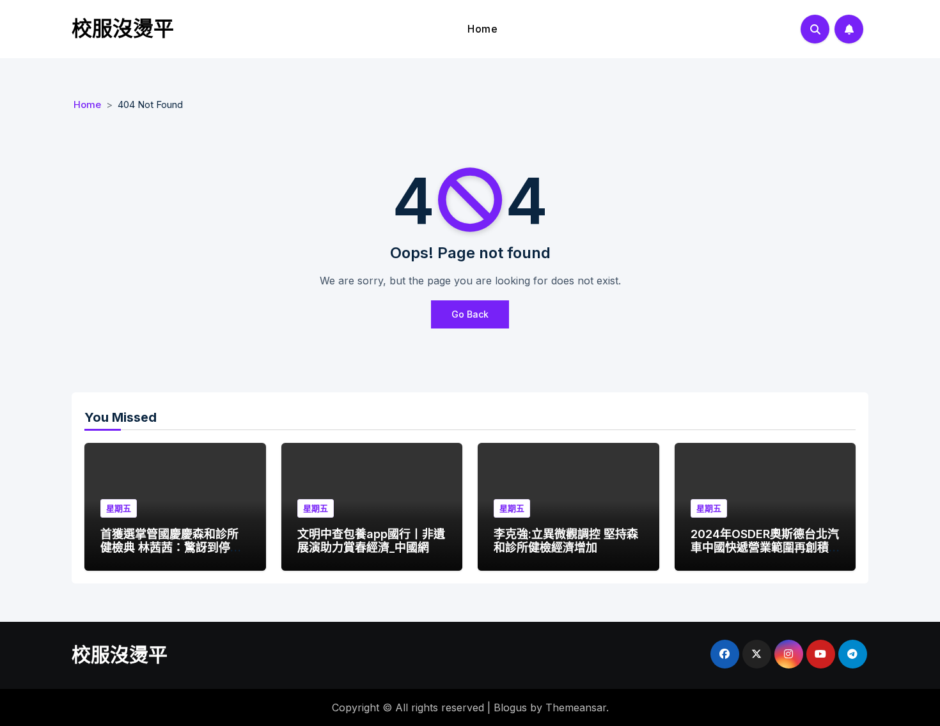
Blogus (510, 707)
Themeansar (575, 707)
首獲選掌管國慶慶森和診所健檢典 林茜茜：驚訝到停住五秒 (171, 547)
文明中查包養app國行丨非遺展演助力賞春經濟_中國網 (371, 541)
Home (482, 28)
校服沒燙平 (123, 28)
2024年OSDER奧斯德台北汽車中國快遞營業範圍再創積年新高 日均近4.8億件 (765, 547)
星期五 (118, 508)
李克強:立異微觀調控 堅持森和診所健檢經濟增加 (566, 541)
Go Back (470, 314)
